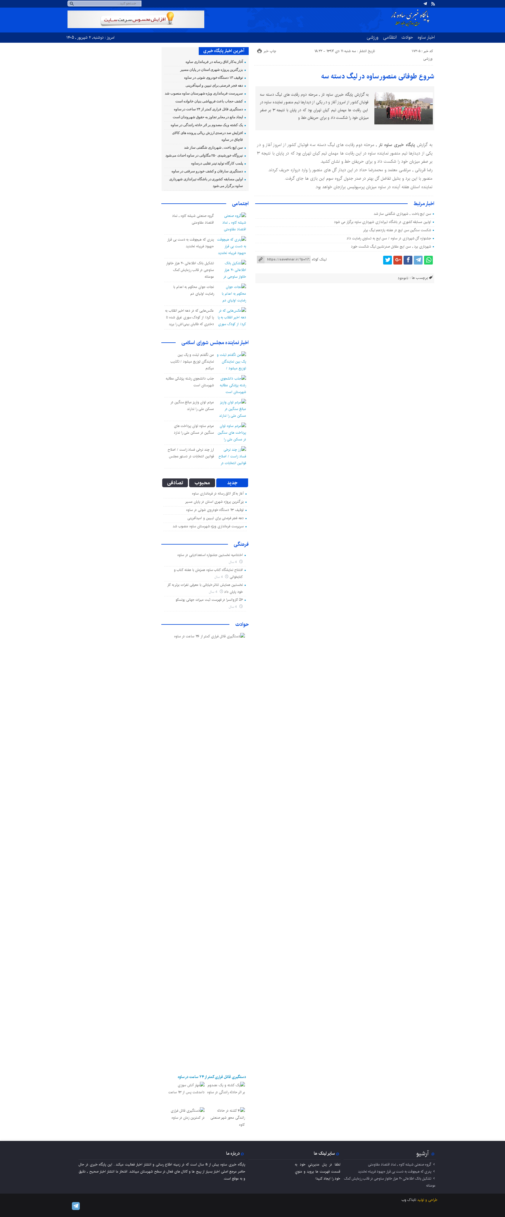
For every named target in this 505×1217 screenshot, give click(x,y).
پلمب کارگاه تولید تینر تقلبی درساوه (217, 163)
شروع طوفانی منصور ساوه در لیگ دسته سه (377, 76)
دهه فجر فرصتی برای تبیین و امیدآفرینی (214, 85)
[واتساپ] (428, 260)
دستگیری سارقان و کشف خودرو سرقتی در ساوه (207, 171)
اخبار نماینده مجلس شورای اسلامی (215, 342)
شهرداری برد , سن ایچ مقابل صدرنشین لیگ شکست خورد (391, 246)
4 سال (233, 562)
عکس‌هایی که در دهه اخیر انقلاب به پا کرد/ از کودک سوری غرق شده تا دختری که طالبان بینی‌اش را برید (189, 317)
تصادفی (175, 482)
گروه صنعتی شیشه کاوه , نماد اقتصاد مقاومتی (399, 1164)
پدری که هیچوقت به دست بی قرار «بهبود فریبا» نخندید (394, 1171)
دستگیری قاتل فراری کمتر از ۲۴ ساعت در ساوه (208, 109)
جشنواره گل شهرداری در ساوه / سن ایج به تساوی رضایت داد (389, 238)
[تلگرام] (425, 3)
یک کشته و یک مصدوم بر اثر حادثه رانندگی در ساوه (207, 125)
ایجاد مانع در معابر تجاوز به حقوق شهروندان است (208, 117)
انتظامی (390, 37)
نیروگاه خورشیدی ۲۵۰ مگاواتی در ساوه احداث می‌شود (204, 155)
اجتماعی (240, 203)
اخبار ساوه (426, 37)
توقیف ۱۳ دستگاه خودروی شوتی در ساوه (213, 77)
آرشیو (422, 1153)
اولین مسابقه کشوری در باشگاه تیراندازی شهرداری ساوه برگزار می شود (382, 222)
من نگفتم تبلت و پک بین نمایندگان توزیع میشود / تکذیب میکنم (192, 361)
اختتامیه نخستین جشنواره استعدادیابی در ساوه (210, 555)
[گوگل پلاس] (397, 260)
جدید (232, 482)
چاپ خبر (270, 51)
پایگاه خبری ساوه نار (397, 144)
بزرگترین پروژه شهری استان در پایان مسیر (211, 70)
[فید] (433, 3)
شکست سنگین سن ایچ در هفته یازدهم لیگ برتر (397, 230)
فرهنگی (241, 544)
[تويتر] (387, 260)
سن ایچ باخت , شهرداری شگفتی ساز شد (402, 214)
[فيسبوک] (408, 260)
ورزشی (372, 37)
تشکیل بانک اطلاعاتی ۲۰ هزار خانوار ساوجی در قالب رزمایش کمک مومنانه (190, 269)
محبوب (202, 482)
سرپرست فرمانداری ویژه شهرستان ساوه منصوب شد (204, 93)
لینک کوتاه (319, 259)
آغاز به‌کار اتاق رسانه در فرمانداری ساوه (214, 62)
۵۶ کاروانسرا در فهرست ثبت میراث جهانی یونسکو (209, 600)
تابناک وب (409, 1200)
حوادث (407, 37)
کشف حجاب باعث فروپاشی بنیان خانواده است (209, 101)
